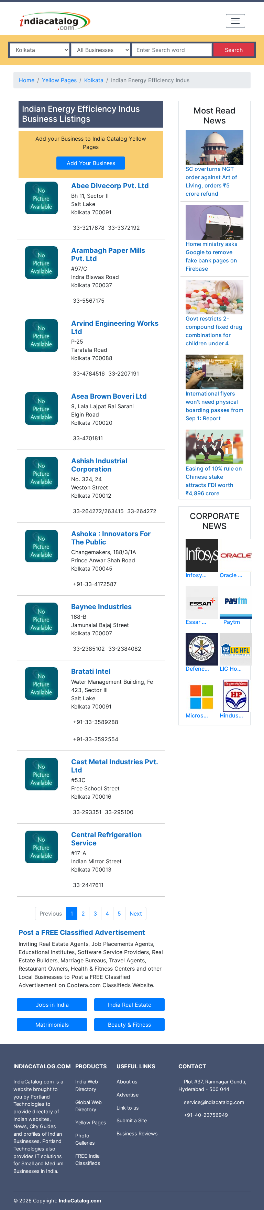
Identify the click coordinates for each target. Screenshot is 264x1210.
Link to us (128, 1108)
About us (127, 1081)
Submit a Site (132, 1120)
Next (136, 913)
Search (234, 49)
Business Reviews (137, 1133)
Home (26, 80)
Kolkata (93, 80)
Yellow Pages (59, 80)
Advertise (128, 1095)
